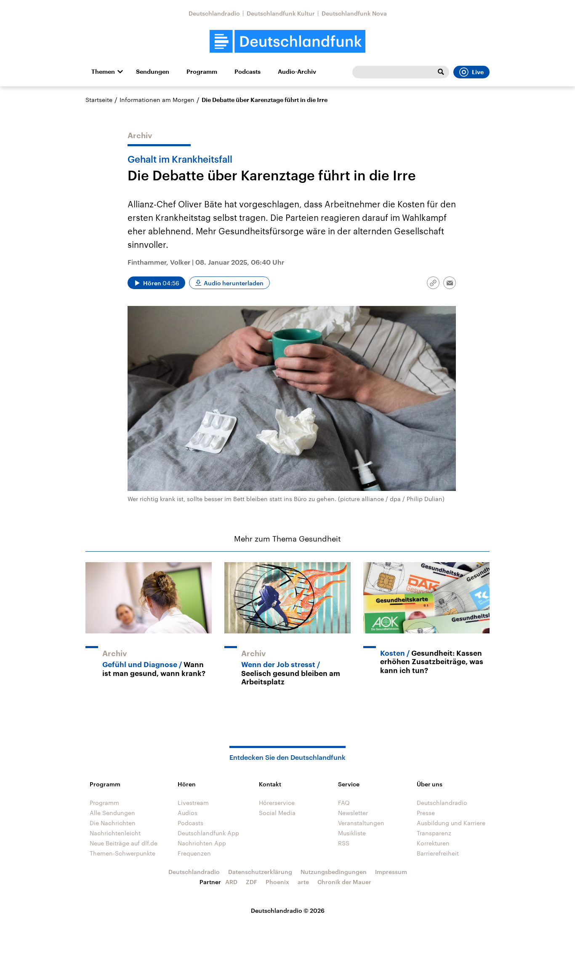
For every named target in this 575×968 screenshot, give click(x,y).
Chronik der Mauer (344, 881)
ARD (231, 881)
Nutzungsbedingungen (334, 871)
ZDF (251, 881)
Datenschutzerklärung (260, 871)
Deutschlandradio (214, 13)
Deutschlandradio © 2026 (288, 910)
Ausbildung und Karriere (451, 822)
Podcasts (247, 72)
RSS (343, 843)
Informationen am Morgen (157, 99)
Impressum (391, 871)
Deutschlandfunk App (208, 833)
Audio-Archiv (297, 72)
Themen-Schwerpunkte (122, 853)
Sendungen (152, 72)
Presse (426, 812)
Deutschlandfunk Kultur (281, 13)
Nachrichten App (202, 843)
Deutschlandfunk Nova (354, 13)
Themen (103, 72)
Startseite (98, 99)
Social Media (277, 812)
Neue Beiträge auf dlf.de (123, 843)
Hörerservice (277, 802)
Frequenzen (194, 853)
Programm (201, 72)
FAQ (344, 802)
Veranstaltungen (361, 822)
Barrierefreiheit (438, 853)
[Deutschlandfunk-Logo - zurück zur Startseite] (287, 41)
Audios (187, 812)
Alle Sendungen (112, 812)
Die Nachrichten (113, 822)
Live (478, 72)
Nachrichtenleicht (115, 833)
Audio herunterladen (234, 283)
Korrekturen (433, 843)
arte (303, 881)
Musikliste (352, 833)
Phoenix (277, 881)
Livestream (193, 802)
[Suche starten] (440, 72)
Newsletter (353, 812)
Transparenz (434, 833)
